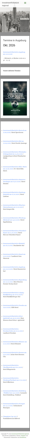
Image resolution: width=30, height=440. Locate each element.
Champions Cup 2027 (10, 416)
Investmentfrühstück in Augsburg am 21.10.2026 (14, 53)
